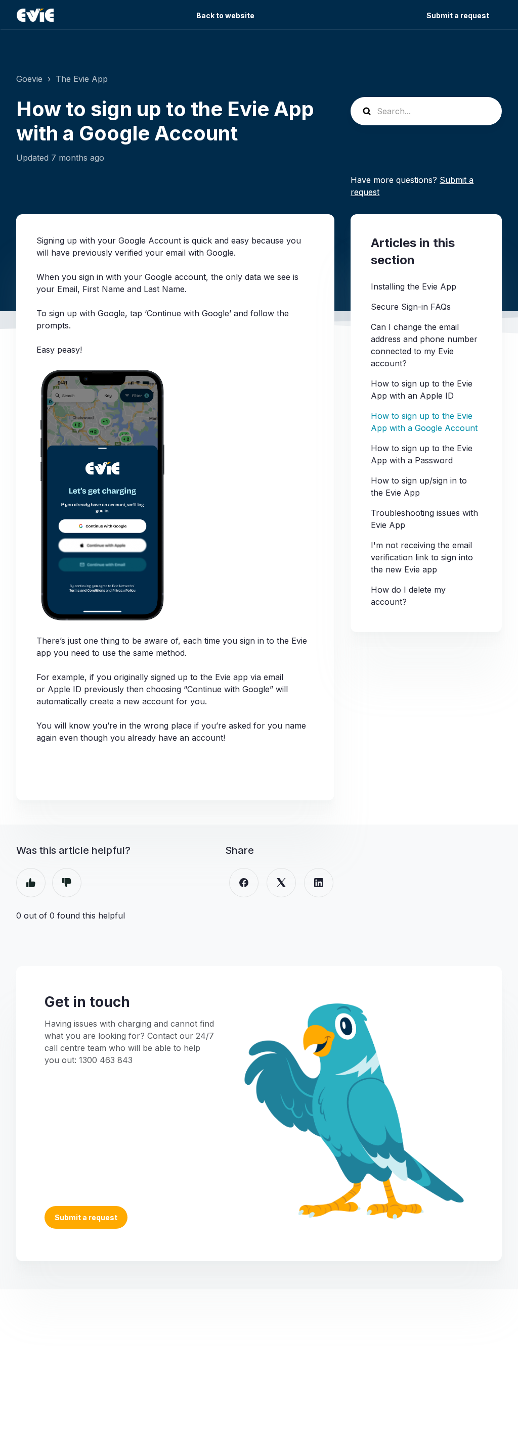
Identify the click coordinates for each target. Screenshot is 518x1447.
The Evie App (82, 79)
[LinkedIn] (319, 883)
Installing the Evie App (413, 286)
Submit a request (457, 15)
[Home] (35, 15)
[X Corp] (281, 883)
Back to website (225, 15)
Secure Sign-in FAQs (411, 307)
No (66, 882)
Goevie (29, 79)
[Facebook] (244, 883)
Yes (31, 882)
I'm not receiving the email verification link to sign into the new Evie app (422, 557)
